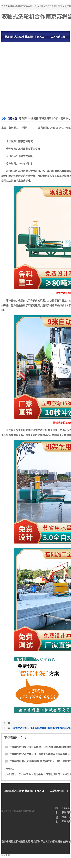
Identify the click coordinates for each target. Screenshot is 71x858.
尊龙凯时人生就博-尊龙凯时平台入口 (39, 118)
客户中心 (65, 118)
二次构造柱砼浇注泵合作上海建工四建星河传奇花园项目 (39, 754)
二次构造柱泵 (57, 791)
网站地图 (5, 855)
